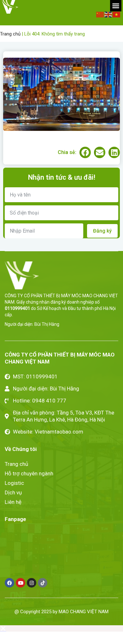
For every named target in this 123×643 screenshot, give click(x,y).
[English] (108, 14)
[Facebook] (9, 583)
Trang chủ (10, 34)
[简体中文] (100, 14)
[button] (115, 5)
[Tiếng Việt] (117, 14)
